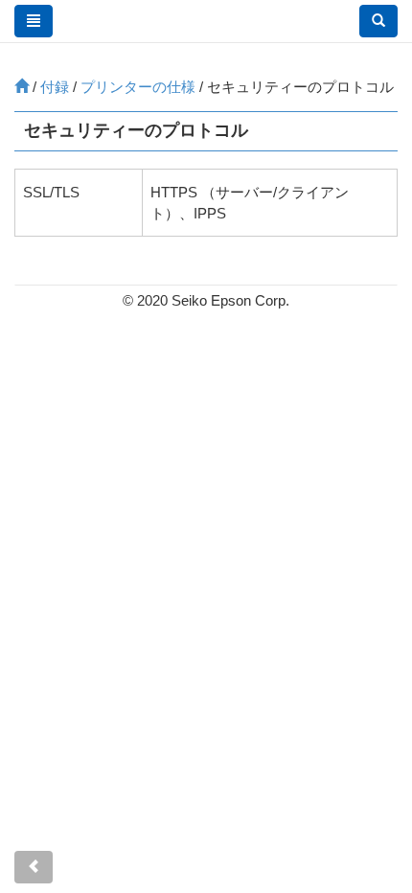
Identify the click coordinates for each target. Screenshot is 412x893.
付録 (54, 87)
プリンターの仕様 (137, 87)
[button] (378, 21)
